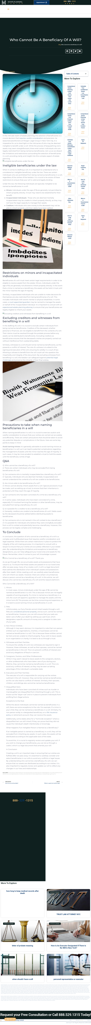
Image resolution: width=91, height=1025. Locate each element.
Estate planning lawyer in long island (82, 997)
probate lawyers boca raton (39, 991)
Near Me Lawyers (54, 984)
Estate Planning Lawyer (16, 1020)
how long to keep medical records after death (22, 892)
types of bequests (83, 141)
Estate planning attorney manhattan (15, 997)
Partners (88, 1020)
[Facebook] (65, 3)
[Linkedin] (71, 3)
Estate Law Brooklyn (43, 996)
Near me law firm (16, 999)
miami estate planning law (16, 993)
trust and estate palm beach (57, 993)
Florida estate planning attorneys (78, 992)
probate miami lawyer (40, 993)
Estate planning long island (64, 998)
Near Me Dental (49, 984)
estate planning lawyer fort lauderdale (47, 992)
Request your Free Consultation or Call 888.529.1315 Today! (45, 1015)
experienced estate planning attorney (18, 307)
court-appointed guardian (19, 302)
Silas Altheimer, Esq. (70, 200)
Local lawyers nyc (10, 999)
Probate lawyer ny (34, 999)
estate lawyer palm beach (37, 992)
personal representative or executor (68, 979)
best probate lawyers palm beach (27, 992)
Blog (59, 44)
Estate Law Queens (37, 996)
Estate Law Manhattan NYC (14, 996)
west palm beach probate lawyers (11, 991)
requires (22, 138)
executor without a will (69, 167)
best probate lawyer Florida (17, 992)
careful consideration (34, 138)
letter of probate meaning (22, 946)
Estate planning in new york (43, 997)
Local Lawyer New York (55, 996)
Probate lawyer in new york (17, 1000)
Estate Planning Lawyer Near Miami (82, 984)
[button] (8, 9)
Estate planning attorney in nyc (82, 996)
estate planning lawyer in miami (58, 992)
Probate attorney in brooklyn (41, 999)
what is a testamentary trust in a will (71, 183)
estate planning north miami (68, 992)
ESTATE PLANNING (9, 72)
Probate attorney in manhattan (60, 999)
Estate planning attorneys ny (25, 997)
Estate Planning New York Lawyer (6, 984)
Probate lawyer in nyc (25, 1000)
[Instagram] (73, 3)
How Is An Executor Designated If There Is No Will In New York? (68, 947)
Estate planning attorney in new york (71, 996)
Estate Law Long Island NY (29, 996)
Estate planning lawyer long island (36, 998)
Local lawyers (4, 999)
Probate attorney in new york (69, 999)
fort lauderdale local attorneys (6, 993)
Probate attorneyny (28, 999)
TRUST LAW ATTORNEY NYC (69, 914)
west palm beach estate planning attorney (43, 990)
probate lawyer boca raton (48, 991)
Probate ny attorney (40, 1000)
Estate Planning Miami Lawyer (16, 984)
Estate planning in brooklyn (35, 997)
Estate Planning (15, 2)
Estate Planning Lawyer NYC (25, 984)
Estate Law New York (22, 996)
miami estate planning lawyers (25, 993)
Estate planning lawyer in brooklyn (70, 997)
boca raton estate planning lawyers (69, 990)
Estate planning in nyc (51, 997)
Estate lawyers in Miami (72, 993)
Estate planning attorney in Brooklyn (49, 1000)
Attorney (79, 1020)
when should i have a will (22, 979)
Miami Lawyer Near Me (33, 984)
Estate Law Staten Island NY (5, 996)
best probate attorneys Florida (8, 992)
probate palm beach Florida (49, 993)
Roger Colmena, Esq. (83, 167)
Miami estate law (65, 993)
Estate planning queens (80, 998)
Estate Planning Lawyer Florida (42, 984)
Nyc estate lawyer (22, 999)
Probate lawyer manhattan (33, 1000)
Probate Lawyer (54, 991)
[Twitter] (67, 3)
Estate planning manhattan (72, 998)
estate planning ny (62, 996)
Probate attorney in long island (50, 999)
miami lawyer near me (33, 993)
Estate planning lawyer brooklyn (60, 997)
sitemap (68, 1022)
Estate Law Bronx (49, 996)
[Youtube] (69, 3)
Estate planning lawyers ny (55, 998)
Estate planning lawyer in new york (15, 998)
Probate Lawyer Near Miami (72, 984)
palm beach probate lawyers (21, 991)
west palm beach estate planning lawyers (56, 990)
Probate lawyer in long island (8, 1000)
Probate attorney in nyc (78, 999)
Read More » (70, 108)
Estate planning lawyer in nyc (26, 998)
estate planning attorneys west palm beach (16, 990)
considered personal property (25, 612)
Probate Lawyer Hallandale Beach (63, 984)
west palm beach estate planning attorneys (30, 990)
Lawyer (16, 3)
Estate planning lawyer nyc (46, 998)
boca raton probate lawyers (79, 990)
